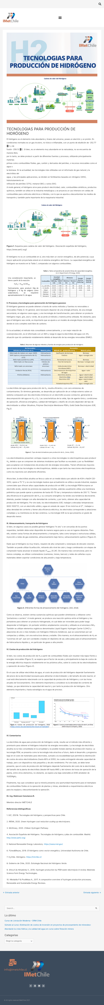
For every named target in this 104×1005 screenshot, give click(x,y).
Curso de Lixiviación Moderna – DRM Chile (23, 921)
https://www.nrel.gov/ (53, 844)
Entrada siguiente (92, 892)
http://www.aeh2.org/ (16, 838)
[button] (100, 4)
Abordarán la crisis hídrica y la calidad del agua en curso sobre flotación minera (39, 929)
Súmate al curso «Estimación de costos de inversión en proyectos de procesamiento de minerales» (48, 925)
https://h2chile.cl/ (34, 857)
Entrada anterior (11, 892)
